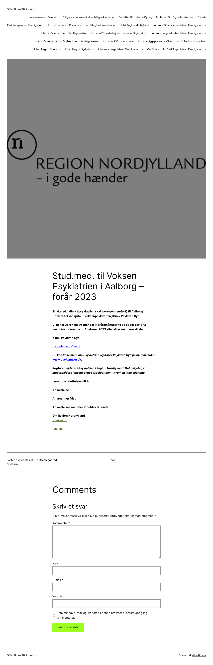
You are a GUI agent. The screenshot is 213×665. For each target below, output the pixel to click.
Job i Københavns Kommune (64, 25)
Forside (202, 17)
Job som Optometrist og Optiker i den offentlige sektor (66, 41)
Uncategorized (48, 460)
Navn (57, 563)
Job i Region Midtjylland (134, 25)
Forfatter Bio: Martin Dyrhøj (135, 17)
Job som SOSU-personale (118, 41)
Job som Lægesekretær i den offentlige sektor (178, 33)
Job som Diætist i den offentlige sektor (63, 33)
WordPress (199, 655)
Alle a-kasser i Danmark (44, 17)
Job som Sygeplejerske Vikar (155, 41)
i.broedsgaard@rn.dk (66, 346)
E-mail (57, 580)
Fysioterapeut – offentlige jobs (25, 25)
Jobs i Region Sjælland (47, 49)
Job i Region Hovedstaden (100, 25)
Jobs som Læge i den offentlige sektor (120, 49)
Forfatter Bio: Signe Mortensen (175, 17)
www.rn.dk (59, 420)
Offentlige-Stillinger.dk (22, 9)
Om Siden (153, 49)
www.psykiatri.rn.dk (66, 359)
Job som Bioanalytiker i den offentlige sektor (179, 25)
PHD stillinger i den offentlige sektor (184, 49)
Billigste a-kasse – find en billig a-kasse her (89, 17)
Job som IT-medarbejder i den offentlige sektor (119, 33)
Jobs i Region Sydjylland (79, 49)
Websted (58, 596)
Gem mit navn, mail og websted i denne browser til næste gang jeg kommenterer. (101, 615)
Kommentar (61, 523)
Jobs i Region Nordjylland (191, 41)
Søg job (57, 428)
